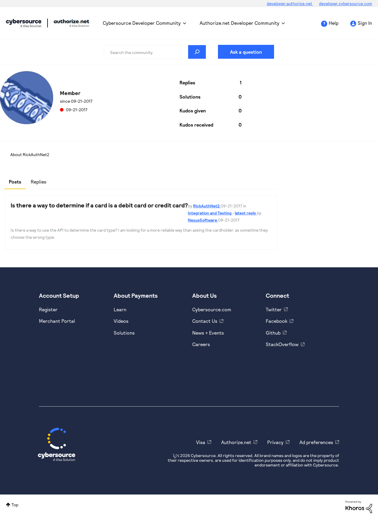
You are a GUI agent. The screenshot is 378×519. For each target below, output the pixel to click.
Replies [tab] (38, 181)
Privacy (275, 442)
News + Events (208, 332)
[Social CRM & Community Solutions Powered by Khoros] (359, 506)
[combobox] (155, 52)
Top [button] (15, 504)
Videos (121, 321)
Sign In (365, 23)
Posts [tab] (15, 181)
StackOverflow (282, 344)
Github (273, 332)
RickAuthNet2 (207, 205)
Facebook (276, 321)
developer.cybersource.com (345, 3)
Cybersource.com (211, 309)
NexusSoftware (203, 219)
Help (333, 23)
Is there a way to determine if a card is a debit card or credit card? (99, 205)
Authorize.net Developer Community (239, 23)
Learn (120, 309)
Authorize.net (236, 442)
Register (48, 309)
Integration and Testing (210, 212)
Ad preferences (316, 442)
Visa (200, 442)
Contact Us (204, 321)
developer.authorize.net (290, 3)
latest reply (246, 212)
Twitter (274, 309)
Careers (201, 344)
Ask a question (246, 52)
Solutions (124, 332)
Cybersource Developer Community (23, 23)
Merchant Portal (57, 321)
